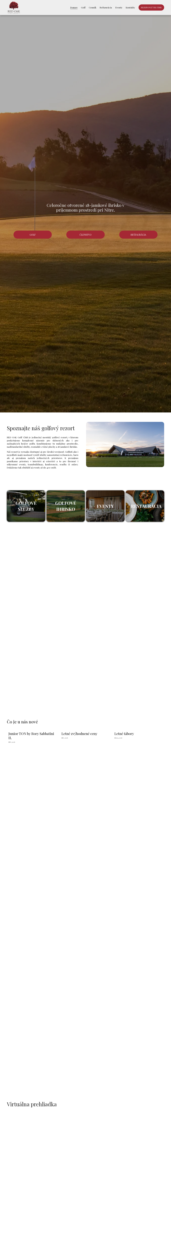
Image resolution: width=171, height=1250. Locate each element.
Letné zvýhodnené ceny (79, 733)
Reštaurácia (106, 7)
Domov (74, 7)
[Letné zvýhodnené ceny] (86, 729)
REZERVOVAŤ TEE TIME (151, 7)
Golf (83, 7)
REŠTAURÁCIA (138, 234)
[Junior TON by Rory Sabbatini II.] (33, 729)
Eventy (118, 7)
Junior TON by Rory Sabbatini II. (31, 735)
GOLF (33, 234)
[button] (160, 725)
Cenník (92, 7)
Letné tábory (124, 733)
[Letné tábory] (139, 729)
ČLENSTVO (85, 234)
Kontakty (130, 7)
